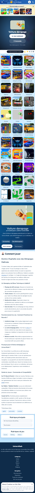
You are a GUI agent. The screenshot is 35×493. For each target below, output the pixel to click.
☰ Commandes (17, 41)
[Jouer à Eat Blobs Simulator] (4, 11)
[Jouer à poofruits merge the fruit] (22, 11)
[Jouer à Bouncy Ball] (29, 11)
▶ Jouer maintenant (17, 36)
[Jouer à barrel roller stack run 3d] (10, 11)
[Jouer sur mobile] (33, 51)
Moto (17, 465)
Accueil (3, 54)
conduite (20, 411)
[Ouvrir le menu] (2, 2)
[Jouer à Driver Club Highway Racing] (16, 11)
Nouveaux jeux (17, 473)
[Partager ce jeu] (29, 51)
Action (17, 459)
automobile (12, 411)
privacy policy (5, 489)
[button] (15, 51)
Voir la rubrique (7, 246)
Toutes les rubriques (17, 477)
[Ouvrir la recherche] (33, 2)
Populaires (17, 475)
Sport (17, 461)
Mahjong (17, 467)
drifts (2, 382)
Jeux (7, 54)
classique (4, 275)
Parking (16, 54)
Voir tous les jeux (17, 479)
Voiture (19, 434)
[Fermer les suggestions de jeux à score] (33, 6)
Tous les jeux (18, 246)
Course (11, 54)
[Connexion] (29, 2)
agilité (4, 411)
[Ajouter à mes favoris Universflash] (31, 51)
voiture (28, 327)
